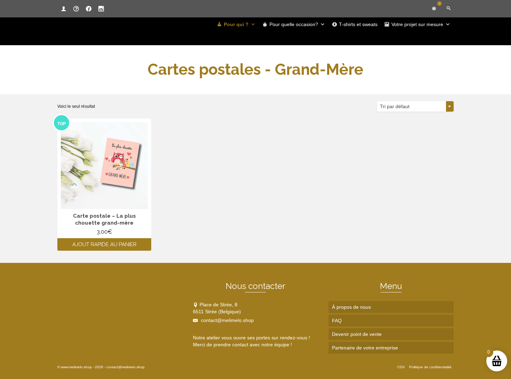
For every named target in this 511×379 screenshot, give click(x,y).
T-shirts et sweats (358, 24)
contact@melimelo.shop (227, 320)
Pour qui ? (236, 24)
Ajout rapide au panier (104, 244)
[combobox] (415, 106)
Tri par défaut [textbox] (394, 106)
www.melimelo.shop (76, 367)
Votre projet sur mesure (417, 24)
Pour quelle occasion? (293, 24)
